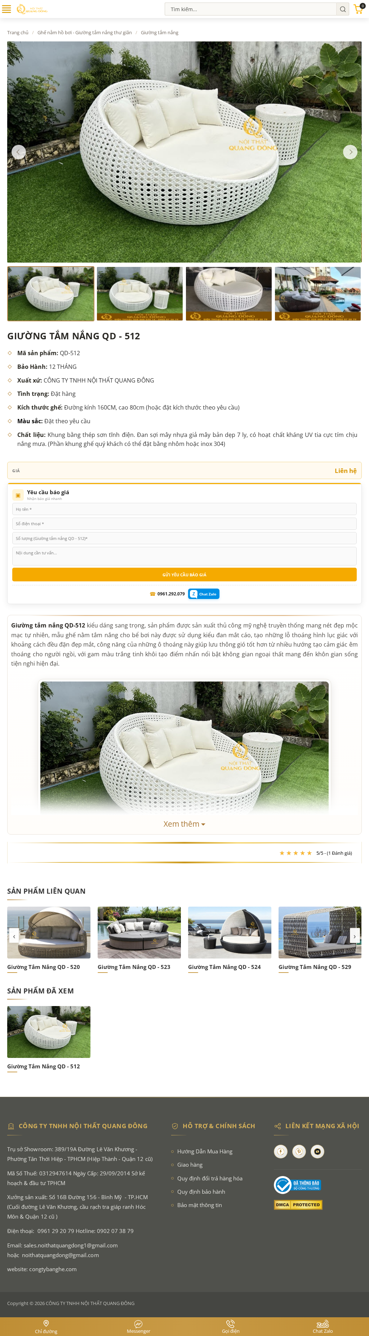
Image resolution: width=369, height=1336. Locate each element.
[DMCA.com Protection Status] (318, 1205)
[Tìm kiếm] (342, 9)
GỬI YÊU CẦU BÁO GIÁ (184, 574)
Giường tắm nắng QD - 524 (224, 966)
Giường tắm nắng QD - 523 (134, 966)
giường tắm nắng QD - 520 (43, 966)
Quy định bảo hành (201, 1191)
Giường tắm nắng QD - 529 (315, 966)
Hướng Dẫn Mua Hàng (204, 1151)
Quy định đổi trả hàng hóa (210, 1178)
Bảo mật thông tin (199, 1205)
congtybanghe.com (53, 1269)
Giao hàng (190, 1164)
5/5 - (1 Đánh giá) (334, 853)
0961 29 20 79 (56, 1231)
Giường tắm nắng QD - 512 (43, 1066)
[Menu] (6, 12)
